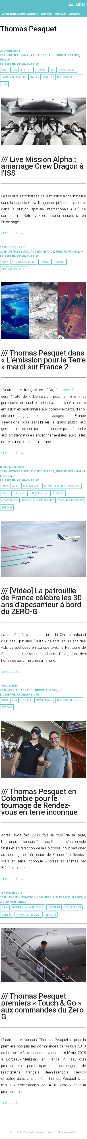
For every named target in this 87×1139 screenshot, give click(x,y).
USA (3, 59)
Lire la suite (12, 233)
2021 (3, 55)
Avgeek (36, 55)
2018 (3, 690)
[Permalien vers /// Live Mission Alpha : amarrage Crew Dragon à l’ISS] (43, 144)
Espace (48, 55)
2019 (3, 251)
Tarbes (7, 914)
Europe (61, 55)
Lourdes (54, 907)
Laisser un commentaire (19, 64)
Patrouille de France (38, 500)
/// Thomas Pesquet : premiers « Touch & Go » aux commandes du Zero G (42, 1006)
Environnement (24, 262)
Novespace (10, 500)
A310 (15, 486)
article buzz (18, 55)
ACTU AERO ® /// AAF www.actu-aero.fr (33, 1132)
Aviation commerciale (39, 897)
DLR (31, 493)
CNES (5, 493)
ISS (53, 70)
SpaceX (47, 77)
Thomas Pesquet (69, 77)
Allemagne (31, 486)
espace (45, 262)
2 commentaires (13, 902)
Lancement (67, 70)
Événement (77, 471)
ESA (14, 70)
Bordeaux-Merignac (28, 907)
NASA (33, 77)
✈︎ (8, 59)
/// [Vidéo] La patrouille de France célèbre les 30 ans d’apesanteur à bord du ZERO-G (41, 601)
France (73, 55)
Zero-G (7, 507)
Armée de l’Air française (62, 486)
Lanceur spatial (14, 77)
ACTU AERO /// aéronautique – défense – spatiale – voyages (41, 14)
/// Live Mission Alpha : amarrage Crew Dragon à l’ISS (42, 166)
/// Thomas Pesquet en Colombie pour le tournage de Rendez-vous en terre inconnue (39, 801)
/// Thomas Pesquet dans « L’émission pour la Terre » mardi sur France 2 (43, 360)
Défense (19, 493)
